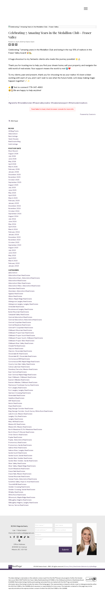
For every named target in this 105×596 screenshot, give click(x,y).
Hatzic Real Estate (15, 403)
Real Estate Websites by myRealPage (85, 566)
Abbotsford (12, 134)
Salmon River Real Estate (17, 448)
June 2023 (12, 253)
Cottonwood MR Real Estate (19, 359)
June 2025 (12, 190)
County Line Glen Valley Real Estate (21, 364)
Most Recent (13, 151)
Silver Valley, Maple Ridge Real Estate (22, 466)
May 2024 (12, 224)
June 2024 (12, 221)
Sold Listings (13, 144)
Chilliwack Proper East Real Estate (21, 333)
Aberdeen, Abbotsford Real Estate (21, 291)
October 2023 (13, 242)
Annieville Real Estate (16, 307)
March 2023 (12, 261)
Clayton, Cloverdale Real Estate (20, 351)
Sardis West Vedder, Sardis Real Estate (23, 461)
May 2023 (12, 255)
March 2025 (13, 198)
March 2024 (13, 229)
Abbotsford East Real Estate (19, 275)
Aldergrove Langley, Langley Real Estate (23, 304)
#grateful (12, 103)
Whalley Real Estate (15, 492)
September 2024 (14, 214)
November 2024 (14, 208)
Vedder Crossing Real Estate (19, 487)
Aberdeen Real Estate (16, 288)
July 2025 (12, 187)
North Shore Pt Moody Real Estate (21, 432)
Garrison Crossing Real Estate (19, 393)
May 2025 (12, 193)
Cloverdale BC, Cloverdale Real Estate (22, 356)
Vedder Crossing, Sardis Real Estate (21, 489)
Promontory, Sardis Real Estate (20, 445)
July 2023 (12, 250)
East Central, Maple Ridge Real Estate (22, 375)
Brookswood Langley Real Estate (20, 309)
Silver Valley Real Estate (17, 463)
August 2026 (13, 154)
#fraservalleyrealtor (41, 103)
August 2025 (13, 185)
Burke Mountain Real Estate (18, 312)
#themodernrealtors (77, 103)
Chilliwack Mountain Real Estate (20, 330)
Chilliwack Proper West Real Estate (21, 341)
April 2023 (12, 258)
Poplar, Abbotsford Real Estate (20, 440)
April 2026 (12, 164)
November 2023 (14, 240)
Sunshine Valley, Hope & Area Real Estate (23, 482)
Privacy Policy (68, 566)
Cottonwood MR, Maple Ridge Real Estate (24, 361)
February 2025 (14, 200)
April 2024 (12, 227)
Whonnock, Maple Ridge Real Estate (21, 497)
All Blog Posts (13, 131)
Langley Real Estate (15, 419)
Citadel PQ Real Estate (16, 346)
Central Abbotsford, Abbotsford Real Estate (25, 320)
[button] (11, 537)
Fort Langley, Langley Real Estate (20, 390)
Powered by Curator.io (88, 114)
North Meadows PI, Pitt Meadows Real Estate (25, 429)
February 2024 (14, 232)
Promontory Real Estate (17, 442)
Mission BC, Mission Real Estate (20, 427)
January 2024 (13, 234)
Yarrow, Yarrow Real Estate (18, 505)
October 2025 (13, 180)
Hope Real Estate (14, 406)
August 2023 (13, 248)
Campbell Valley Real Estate (18, 314)
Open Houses (13, 139)
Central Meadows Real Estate (19, 325)
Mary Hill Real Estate (15, 421)
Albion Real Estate (15, 296)
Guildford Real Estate (16, 398)
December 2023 (14, 237)
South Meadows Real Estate (19, 469)
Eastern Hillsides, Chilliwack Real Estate (22, 382)
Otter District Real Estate (17, 435)
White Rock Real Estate (17, 495)
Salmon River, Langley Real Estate (20, 450)
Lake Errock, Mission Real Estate (20, 414)
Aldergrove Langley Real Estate (20, 301)
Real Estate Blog (14, 141)
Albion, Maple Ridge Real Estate (20, 299)
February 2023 (13, 263)
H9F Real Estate (14, 401)
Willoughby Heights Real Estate (19, 500)
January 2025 (13, 203)
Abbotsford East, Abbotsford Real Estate (24, 278)
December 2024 (14, 206)
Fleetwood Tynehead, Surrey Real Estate (23, 385)
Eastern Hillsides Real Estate (18, 380)
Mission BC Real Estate (16, 424)
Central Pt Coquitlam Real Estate (20, 328)
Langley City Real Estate (17, 416)
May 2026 (12, 161)
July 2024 (12, 219)
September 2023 (14, 245)
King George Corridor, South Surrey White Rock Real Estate (30, 411)
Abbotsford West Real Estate (19, 283)
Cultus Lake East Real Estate (19, 367)
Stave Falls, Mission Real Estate (19, 474)
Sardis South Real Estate (17, 453)
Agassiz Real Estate (15, 294)
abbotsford (12, 273)
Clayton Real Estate (15, 348)
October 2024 (13, 211)
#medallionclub (25, 103)
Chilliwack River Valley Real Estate (20, 343)
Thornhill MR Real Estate (17, 484)
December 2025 (14, 174)
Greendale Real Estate (16, 395)
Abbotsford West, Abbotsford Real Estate (24, 286)
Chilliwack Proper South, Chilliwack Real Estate (25, 338)
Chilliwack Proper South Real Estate (21, 335)
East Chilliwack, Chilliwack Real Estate (22, 377)
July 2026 (12, 156)
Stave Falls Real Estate (16, 471)
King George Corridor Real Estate (20, 408)
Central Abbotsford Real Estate (20, 317)
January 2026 (13, 172)
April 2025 (12, 195)
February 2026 (14, 169)
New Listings (13, 136)
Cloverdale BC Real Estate (18, 354)
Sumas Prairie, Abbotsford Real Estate (22, 479)
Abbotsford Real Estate (17, 280)
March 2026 (13, 167)
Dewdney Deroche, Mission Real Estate (23, 369)
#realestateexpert (59, 103)
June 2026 (12, 159)
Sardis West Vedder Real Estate (20, 458)
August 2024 (13, 216)
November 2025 (14, 177)
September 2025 (14, 182)
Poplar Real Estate (15, 437)
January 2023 (13, 266)
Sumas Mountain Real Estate (19, 476)
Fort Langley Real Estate (17, 388)
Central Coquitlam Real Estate (19, 322)
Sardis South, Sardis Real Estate (20, 455)
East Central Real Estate (17, 372)
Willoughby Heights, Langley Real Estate (23, 503)
